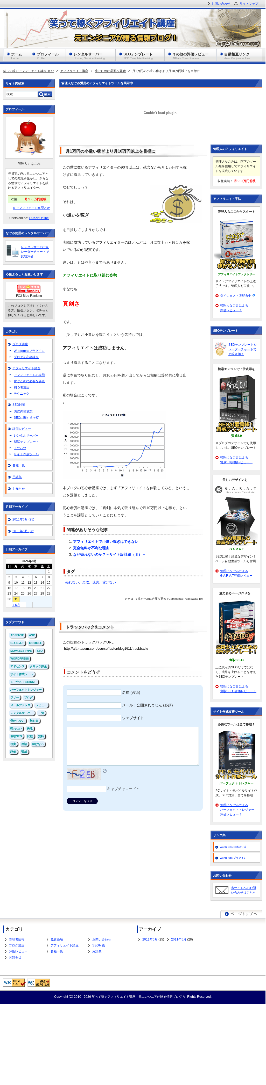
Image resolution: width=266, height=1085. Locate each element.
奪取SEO (16, 736)
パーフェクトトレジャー (26, 689)
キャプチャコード (121, 789)
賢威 (24, 751)
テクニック (21, 393)
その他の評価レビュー (190, 56)
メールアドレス (20, 705)
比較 (30, 736)
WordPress (19, 658)
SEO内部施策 (23, 411)
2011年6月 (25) (23, 519)
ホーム (16, 56)
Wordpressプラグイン (29, 351)
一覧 (41, 712)
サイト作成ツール (26, 454)
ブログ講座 (20, 344)
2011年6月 (150, 939)
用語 (24, 744)
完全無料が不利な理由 (91, 548)
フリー (14, 697)
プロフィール (48, 56)
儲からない (17, 720)
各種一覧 (18, 465)
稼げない (109, 582)
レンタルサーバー (26, 435)
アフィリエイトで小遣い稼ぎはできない (105, 541)
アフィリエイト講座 (74, 71)
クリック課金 (38, 666)
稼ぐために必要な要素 (110, 71)
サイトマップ (249, 3)
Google (35, 643)
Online (39, 218)
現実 (95, 582)
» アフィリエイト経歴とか (31, 208)
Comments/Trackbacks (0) (186, 598)
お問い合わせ (101, 939)
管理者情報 (16, 939)
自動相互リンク (237, 56)
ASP (32, 635)
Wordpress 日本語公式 (233, 846)
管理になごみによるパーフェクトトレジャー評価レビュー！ (237, 809)
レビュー (41, 705)
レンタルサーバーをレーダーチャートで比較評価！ (35, 251)
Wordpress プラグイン (233, 857)
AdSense (17, 635)
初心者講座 (21, 387)
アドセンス (17, 666)
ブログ (28, 697)
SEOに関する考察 (26, 417)
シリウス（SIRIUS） (23, 681)
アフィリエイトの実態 (29, 375)
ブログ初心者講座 (26, 357)
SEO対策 (18, 405)
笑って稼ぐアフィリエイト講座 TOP (28, 71)
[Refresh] (105, 770)
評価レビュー (21, 429)
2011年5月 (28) (23, 531)
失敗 (85, 582)
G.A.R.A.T (17, 643)
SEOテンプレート (26, 442)
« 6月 (16, 605)
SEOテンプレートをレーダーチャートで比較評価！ (242, 349)
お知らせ (18, 488)
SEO (40, 650)
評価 (13, 751)
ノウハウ (20, 448)
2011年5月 (178, 939)
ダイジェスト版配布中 (235, 296)
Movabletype (21, 650)
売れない (72, 582)
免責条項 (57, 939)
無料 (41, 736)
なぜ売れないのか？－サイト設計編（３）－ (109, 554)
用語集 (17, 477)
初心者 (34, 720)
